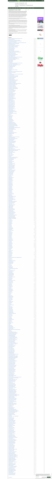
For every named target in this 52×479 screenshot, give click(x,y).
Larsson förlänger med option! (11, 408)
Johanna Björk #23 (10, 235)
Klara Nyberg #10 (10, 224)
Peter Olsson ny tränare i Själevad (11, 145)
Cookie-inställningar (10, 477)
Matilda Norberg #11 (10, 229)
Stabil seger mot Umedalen (11, 296)
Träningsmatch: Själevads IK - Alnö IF (12, 457)
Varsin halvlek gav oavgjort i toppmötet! (12, 420)
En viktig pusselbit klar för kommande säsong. (13, 132)
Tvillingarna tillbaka (10, 143)
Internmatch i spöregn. (10, 295)
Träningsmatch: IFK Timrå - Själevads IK (12, 381)
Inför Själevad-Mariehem (11, 289)
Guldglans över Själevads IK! (11, 465)
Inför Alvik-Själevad (10, 284)
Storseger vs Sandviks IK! (11, 60)
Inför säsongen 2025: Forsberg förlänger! (12, 82)
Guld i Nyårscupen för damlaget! (11, 78)
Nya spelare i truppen (10, 162)
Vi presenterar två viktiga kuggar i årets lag (12, 93)
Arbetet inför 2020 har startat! (11, 177)
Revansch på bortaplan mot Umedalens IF (12, 59)
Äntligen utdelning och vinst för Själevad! (12, 369)
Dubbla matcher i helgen (11, 261)
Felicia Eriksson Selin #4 (11, 227)
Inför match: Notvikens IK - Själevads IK (12, 342)
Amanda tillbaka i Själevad (11, 301)
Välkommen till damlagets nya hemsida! (12, 469)
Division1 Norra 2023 (10, 117)
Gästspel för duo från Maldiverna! (11, 346)
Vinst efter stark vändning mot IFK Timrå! (12, 380)
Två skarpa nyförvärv (10, 160)
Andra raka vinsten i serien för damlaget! (12, 72)
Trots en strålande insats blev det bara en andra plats (13, 268)
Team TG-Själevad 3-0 (10, 302)
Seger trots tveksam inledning (11, 430)
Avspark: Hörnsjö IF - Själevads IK (11, 447)
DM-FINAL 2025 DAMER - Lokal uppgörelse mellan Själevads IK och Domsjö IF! (15, 71)
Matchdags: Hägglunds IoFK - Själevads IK (12, 470)
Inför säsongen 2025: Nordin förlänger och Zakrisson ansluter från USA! (15, 83)
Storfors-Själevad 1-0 (10, 314)
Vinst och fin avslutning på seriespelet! (12, 336)
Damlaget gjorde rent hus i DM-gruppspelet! (12, 459)
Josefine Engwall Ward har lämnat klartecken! (12, 391)
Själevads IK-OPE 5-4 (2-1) (11, 99)
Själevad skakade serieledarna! (11, 352)
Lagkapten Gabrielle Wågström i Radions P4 (12, 375)
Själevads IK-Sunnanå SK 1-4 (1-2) (11, 100)
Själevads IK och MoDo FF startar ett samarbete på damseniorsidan (14, 329)
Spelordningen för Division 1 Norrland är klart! (12, 403)
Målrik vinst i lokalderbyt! (11, 61)
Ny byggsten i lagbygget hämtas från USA (12, 196)
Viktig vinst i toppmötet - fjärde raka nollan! (12, 65)
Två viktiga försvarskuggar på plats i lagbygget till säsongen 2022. (14, 127)
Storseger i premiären (10, 252)
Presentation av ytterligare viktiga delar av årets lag (13, 138)
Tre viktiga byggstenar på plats (11, 144)
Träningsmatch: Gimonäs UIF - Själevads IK (12, 454)
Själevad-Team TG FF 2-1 (11, 239)
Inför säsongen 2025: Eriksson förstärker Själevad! (13, 84)
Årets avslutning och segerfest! (11, 413)
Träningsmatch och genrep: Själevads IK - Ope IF (13, 379)
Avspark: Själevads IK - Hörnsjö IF (11, 429)
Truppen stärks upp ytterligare (11, 273)
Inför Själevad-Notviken (11, 278)
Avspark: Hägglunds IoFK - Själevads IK (12, 431)
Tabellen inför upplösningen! (11, 419)
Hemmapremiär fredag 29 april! (11, 374)
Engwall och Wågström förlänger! (11, 471)
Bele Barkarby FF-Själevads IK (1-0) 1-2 (12, 106)
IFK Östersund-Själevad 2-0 (11, 290)
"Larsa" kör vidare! (10, 134)
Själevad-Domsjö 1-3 (10, 222)
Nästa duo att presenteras (11, 115)
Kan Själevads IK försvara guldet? (11, 396)
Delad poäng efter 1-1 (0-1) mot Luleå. (12, 280)
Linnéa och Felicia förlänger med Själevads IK (12, 401)
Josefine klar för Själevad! (11, 328)
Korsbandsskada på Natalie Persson (12, 335)
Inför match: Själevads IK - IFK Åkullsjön (12, 358)
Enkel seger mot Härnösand (11, 262)
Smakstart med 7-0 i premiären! (11, 448)
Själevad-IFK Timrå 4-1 (10, 285)
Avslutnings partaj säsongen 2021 (11, 128)
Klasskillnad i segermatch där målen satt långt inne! (13, 357)
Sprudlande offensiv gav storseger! (12, 435)
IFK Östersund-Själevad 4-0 (11, 228)
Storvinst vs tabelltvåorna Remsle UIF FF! (12, 55)
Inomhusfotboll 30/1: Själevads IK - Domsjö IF (12, 398)
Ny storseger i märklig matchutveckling (12, 442)
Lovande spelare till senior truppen (12, 139)
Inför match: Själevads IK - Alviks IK (12, 351)
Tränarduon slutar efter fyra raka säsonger (12, 334)
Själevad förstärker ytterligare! (11, 274)
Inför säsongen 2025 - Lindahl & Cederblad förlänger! (13, 88)
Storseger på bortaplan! (11, 67)
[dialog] (43, 475)
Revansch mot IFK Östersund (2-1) (11, 211)
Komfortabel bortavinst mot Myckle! (12, 216)
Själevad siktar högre (10, 200)
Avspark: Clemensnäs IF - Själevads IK (12, 443)
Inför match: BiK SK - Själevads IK (11, 368)
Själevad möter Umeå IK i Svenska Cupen (12, 217)
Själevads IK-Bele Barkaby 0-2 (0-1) (12, 95)
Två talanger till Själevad (11, 267)
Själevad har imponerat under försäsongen (12, 384)
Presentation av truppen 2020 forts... (12, 166)
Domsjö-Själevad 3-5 (10, 190)
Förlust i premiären (10, 317)
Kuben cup (9, 269)
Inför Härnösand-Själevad (11, 263)
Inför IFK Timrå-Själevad (11, 307)
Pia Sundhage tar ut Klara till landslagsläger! (12, 218)
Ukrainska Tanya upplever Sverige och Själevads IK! (13, 437)
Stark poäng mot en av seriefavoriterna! (12, 362)
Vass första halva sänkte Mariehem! (12, 386)
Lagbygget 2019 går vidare (11, 206)
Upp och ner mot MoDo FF (11, 402)
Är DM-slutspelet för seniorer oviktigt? (12, 458)
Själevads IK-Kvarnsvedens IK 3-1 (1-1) (12, 94)
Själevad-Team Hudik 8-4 (11, 185)
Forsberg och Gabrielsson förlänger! (12, 48)
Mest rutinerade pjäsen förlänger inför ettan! (12, 409)
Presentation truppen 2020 (11, 173)
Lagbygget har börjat (10, 116)
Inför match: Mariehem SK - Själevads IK (12, 345)
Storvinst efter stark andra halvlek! (11, 446)
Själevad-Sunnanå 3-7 (10, 195)
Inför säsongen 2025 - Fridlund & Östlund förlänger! (13, 87)
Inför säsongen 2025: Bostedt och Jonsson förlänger (13, 76)
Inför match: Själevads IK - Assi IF (11, 353)
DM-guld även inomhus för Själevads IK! (12, 464)
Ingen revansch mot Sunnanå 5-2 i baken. (12, 212)
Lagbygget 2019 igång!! (11, 207)
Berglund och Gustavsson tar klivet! (12, 407)
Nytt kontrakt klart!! (10, 279)
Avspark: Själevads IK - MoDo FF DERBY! (12, 436)
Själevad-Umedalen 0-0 (11, 184)
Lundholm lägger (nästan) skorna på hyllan (12, 392)
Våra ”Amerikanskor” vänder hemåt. (12, 122)
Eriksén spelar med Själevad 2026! (11, 39)
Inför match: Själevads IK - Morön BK (12, 370)
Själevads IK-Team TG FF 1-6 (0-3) (11, 105)
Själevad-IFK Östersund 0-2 (11, 189)
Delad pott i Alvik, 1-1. (10, 283)
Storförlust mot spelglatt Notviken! (12, 341)
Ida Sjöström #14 (10, 256)
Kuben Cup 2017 (10, 330)
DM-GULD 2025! (10, 70)
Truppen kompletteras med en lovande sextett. (13, 201)
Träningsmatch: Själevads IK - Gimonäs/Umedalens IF (13, 356)
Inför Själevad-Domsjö (10, 223)
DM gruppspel (10, 323)
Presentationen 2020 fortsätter (11, 161)
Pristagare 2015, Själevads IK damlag (12, 412)
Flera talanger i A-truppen (11, 112)
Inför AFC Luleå (10, 300)
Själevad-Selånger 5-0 (10, 179)
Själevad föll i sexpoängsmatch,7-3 (12, 213)
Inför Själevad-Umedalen (11, 297)
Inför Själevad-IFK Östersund (11, 312)
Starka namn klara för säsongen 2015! (12, 474)
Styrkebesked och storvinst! (11, 424)
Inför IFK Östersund (10, 291)
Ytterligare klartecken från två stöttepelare (12, 123)
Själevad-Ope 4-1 (10, 156)
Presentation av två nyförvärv (11, 140)
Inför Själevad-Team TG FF (11, 240)
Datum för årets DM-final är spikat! (11, 441)
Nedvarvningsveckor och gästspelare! (12, 414)
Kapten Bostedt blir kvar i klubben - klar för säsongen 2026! (14, 43)
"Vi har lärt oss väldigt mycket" (11, 89)
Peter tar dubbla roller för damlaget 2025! (12, 77)
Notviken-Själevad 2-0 (10, 178)
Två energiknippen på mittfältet (11, 133)
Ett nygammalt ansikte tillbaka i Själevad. (12, 199)
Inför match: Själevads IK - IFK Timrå (12, 373)
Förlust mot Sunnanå (10, 308)
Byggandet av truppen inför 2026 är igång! (12, 53)
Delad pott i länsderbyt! (11, 347)
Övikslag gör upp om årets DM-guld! (12, 452)
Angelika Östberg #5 (10, 233)
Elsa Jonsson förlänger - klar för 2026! (12, 44)
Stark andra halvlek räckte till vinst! (11, 453)
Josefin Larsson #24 (10, 234)
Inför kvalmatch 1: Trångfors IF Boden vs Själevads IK (13, 54)
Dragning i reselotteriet (10, 272)
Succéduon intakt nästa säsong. (11, 171)
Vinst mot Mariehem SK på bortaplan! (12, 66)
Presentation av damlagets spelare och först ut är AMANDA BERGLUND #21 (15, 257)
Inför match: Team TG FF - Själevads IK (12, 340)
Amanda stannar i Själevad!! (11, 172)
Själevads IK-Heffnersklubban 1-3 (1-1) (12, 110)
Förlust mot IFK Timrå (10, 306)
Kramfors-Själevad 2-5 (10, 246)
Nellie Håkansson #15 (10, 255)
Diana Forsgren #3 (10, 241)
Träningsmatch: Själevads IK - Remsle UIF (12, 390)
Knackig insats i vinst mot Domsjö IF (12, 397)
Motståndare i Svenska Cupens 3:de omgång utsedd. (13, 150)
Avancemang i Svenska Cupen (11, 154)
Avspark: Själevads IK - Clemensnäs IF (12, 425)
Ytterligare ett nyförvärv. (11, 155)
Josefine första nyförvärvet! (11, 205)
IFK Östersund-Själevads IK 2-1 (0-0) (12, 104)
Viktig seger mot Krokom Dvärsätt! (12, 364)
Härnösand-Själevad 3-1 (11, 183)
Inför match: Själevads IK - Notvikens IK (12, 363)
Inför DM (9, 324)
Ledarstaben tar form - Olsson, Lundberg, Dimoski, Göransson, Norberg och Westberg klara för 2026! (17, 42)
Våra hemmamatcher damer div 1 (11, 319)
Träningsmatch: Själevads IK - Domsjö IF (12, 385)
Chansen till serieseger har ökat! (11, 418)
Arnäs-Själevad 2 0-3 (10, 194)
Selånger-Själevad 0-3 (10, 188)
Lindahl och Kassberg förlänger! (11, 50)
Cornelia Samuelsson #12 (11, 250)
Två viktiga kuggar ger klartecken (11, 126)
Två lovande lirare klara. (11, 121)
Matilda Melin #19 (10, 251)
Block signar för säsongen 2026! (11, 49)
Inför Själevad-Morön (10, 245)
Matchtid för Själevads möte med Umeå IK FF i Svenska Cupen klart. (14, 149)
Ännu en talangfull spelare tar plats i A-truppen (13, 111)
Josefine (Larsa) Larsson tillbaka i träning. (12, 313)
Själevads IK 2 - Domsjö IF (11, 151)
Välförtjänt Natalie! (10, 325)
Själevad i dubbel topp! (11, 426)
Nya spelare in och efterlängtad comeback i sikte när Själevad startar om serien (15, 38)
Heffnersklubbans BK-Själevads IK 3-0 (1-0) (12, 98)
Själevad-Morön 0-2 (10, 244)
